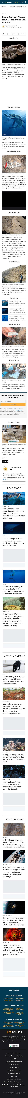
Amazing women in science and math (20, 1009)
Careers (14, 1076)
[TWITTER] (11, 469)
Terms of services (17, 408)
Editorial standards (14, 1079)
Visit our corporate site (19, 1041)
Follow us (15, 33)
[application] (14, 199)
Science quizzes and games (8, 1023)
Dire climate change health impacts (18, 6)
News (21, 27)
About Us (14, 1059)
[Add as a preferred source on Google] (14, 1045)
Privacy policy (14, 1064)
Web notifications (14, 1073)
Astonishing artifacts (20, 1000)
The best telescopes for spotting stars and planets (8, 1026)
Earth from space (19, 998)
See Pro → (17, 2)
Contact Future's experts (14, 1056)
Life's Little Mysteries (8, 998)
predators (5, 461)
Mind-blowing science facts (19, 1026)
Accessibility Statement (14, 1053)
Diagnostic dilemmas (8, 1000)
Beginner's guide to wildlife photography (19, 1023)
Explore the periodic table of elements (8, 1013)
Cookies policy (14, 1067)
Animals (4, 13)
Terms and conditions (14, 1061)
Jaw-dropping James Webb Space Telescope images (8, 1009)
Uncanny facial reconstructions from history (20, 1013)
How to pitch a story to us (14, 1082)
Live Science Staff (11, 26)
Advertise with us (14, 1070)
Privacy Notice (19, 410)
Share (6, 33)
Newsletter (23, 33)
